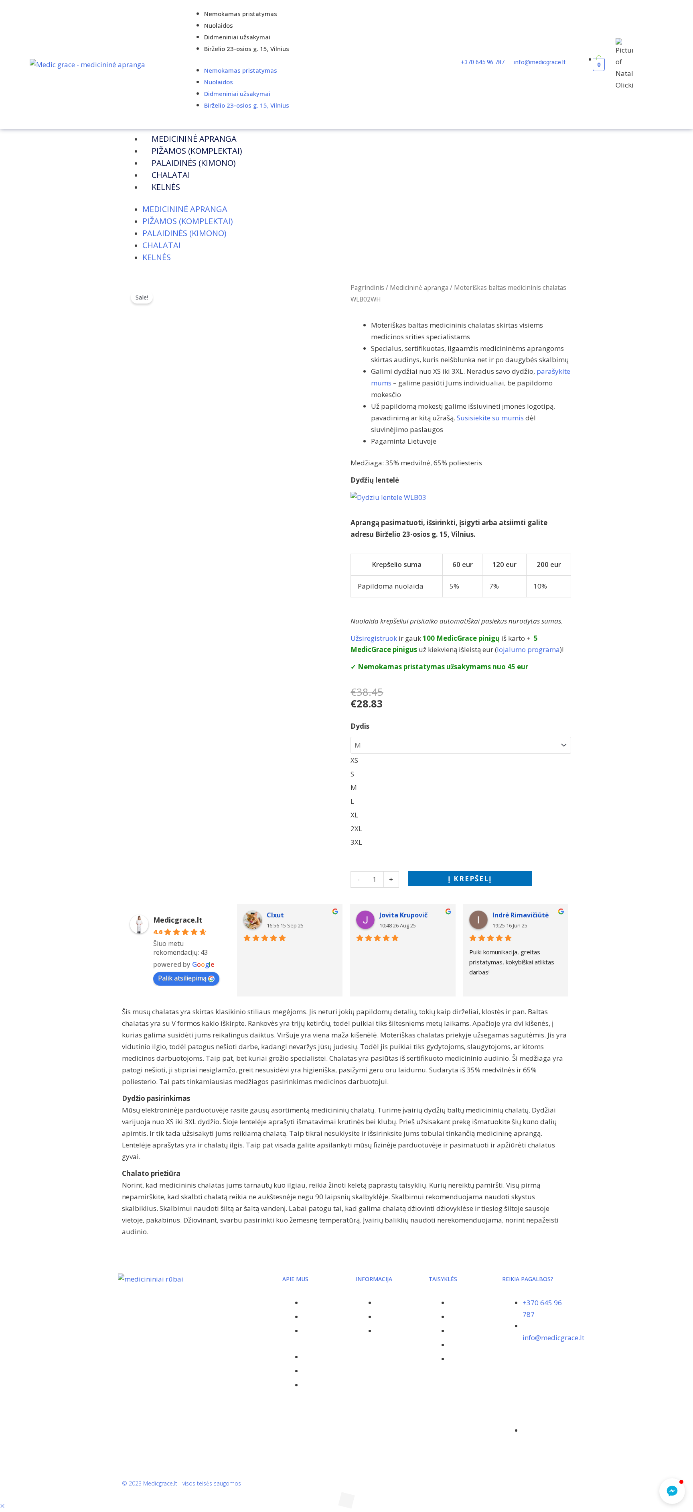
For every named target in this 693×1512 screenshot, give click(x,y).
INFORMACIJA (374, 1279)
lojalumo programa (528, 649)
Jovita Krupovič (403, 915)
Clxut (275, 915)
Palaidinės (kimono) (194, 162)
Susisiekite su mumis (490, 417)
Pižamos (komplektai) (197, 150)
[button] (2, 1505)
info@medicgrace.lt (539, 62)
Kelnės (166, 186)
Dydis (360, 726)
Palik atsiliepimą (182, 978)
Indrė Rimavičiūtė (520, 915)
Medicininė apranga (194, 138)
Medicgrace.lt (178, 920)
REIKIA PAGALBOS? (527, 1279)
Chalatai (171, 174)
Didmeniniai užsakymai (237, 37)
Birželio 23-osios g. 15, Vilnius (246, 49)
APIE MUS (295, 1279)
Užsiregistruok (374, 638)
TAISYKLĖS (443, 1279)
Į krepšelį (470, 878)
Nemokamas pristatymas (240, 14)
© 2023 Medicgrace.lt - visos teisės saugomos (181, 1483)
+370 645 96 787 (483, 62)
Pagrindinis (367, 287)
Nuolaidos (218, 25)
